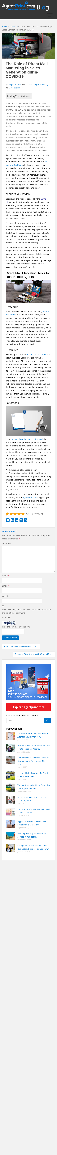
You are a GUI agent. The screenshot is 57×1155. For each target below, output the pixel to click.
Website (6, 596)
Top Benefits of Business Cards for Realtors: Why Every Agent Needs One (33, 761)
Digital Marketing (41, 84)
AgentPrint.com (30, 497)
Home (4, 26)
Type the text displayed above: (16, 626)
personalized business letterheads (27, 439)
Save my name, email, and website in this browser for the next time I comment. (27, 611)
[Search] (47, 720)
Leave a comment (16, 88)
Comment (7, 543)
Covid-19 (14, 26)
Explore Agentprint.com (28, 707)
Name (5, 575)
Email (5, 586)
